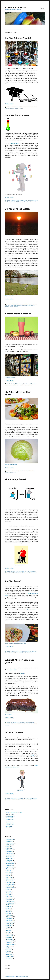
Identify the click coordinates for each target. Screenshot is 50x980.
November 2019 (10, 884)
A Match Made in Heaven (18, 313)
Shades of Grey (9, 819)
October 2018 (9, 904)
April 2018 (8, 913)
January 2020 (9, 880)
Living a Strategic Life (32, 200)
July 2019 (8, 889)
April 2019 (8, 894)
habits (18, 201)
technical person (14, 143)
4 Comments (7, 574)
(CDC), (32, 755)
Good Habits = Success (17, 115)
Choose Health (22, 106)
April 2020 (8, 875)
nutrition (18, 723)
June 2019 (8, 891)
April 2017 (8, 932)
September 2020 (10, 867)
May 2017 (8, 930)
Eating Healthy (11, 385)
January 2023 (9, 841)
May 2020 (8, 874)
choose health (8, 572)
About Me (7, 968)
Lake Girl (8, 106)
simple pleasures (31, 305)
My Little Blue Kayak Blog (30, 106)
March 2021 (9, 856)
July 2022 (8, 846)
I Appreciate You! (10, 816)
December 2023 (10, 839)
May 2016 (8, 951)
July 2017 (8, 927)
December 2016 (10, 939)
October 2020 (9, 865)
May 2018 (8, 911)
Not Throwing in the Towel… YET (14, 812)
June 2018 (8, 910)
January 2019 (9, 899)
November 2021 (10, 855)
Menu (42, 8)
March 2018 (9, 915)
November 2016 (10, 940)
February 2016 (9, 956)
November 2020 (10, 863)
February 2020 (9, 879)
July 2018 (8, 908)
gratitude (20, 305)
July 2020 (8, 870)
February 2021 (9, 858)
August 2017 (9, 925)
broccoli (8, 799)
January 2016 (9, 958)
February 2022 (9, 850)
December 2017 (9, 920)
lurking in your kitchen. (30, 609)
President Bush (24, 799)
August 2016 (9, 946)
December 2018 (10, 901)
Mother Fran (28, 303)
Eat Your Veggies (14, 732)
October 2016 (9, 942)
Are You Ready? (13, 581)
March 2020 (9, 877)
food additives (22, 572)
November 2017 (10, 922)
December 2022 (10, 843)
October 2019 (9, 886)
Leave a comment (19, 108)
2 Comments (33, 201)
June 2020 (8, 872)
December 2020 (10, 862)
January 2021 (9, 860)
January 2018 (9, 918)
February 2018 (9, 916)
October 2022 (9, 844)
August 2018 (9, 906)
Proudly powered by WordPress (22, 976)
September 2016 (10, 944)
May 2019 (8, 892)
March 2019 (9, 896)
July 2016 (8, 947)
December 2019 (10, 882)
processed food (29, 572)
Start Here (7, 965)
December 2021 (10, 853)
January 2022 (9, 851)
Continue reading (9, 103)
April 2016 (8, 953)
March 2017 (9, 934)
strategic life (22, 201)
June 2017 (8, 928)
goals (16, 201)
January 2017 (9, 937)
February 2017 (9, 935)
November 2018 (10, 903)
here (10, 669)
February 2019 (9, 898)
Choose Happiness (23, 200)
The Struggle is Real (15, 479)
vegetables (12, 108)
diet (6, 108)
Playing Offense (10, 823)
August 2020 (9, 868)
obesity (22, 723)
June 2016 (8, 949)
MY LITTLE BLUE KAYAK (15, 7)
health (8, 108)
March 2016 (9, 954)
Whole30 (24, 652)
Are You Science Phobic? (18, 38)
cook (12, 572)
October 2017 (9, 923)
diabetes (12, 723)
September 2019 (10, 887)
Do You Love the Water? (17, 209)
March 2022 (9, 848)
